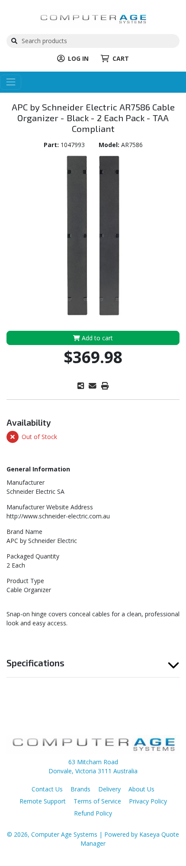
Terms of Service (97, 801)
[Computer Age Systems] (93, 17)
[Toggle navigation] (10, 82)
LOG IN (78, 58)
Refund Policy (93, 813)
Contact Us (47, 789)
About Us (141, 789)
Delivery (109, 789)
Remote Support (42, 801)
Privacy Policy (148, 801)
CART (120, 58)
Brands (80, 789)
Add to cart (96, 338)
